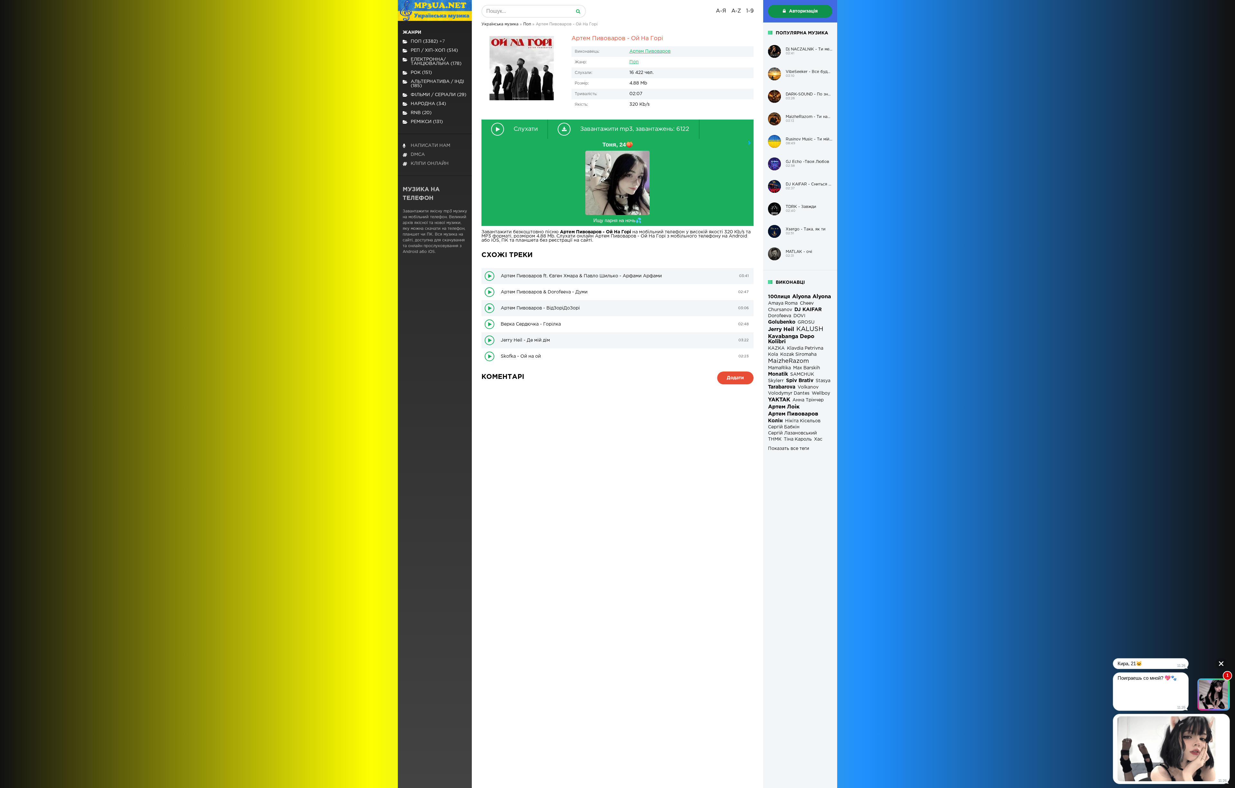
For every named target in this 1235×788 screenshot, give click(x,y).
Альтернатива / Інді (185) (437, 84)
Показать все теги (788, 449)
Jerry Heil (781, 329)
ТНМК (775, 439)
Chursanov (780, 310)
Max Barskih (806, 368)
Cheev (807, 303)
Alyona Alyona (811, 296)
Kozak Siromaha (798, 354)
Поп (634, 62)
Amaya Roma (783, 303)
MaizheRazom (788, 361)
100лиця (779, 297)
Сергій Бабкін (784, 427)
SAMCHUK (802, 374)
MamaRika (779, 368)
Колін (775, 421)
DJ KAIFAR (808, 310)
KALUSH (809, 329)
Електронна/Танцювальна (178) (436, 62)
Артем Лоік (784, 407)
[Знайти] (578, 11)
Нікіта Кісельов (802, 421)
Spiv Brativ (799, 381)
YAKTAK (779, 400)
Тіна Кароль (798, 439)
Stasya (823, 381)
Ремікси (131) (427, 122)
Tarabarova (781, 387)
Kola (773, 354)
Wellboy (821, 393)
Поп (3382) (428, 41)
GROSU (806, 322)
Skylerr (776, 381)
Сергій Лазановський (792, 433)
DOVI (799, 316)
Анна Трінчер (808, 400)
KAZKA (776, 348)
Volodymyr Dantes (789, 393)
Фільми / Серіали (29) (438, 95)
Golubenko (781, 322)
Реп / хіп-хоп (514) (434, 50)
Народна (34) (428, 104)
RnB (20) (421, 113)
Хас (818, 439)
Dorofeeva (779, 316)
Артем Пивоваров (650, 51)
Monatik (778, 374)
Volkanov (808, 387)
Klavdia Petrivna (805, 348)
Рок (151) (421, 73)
